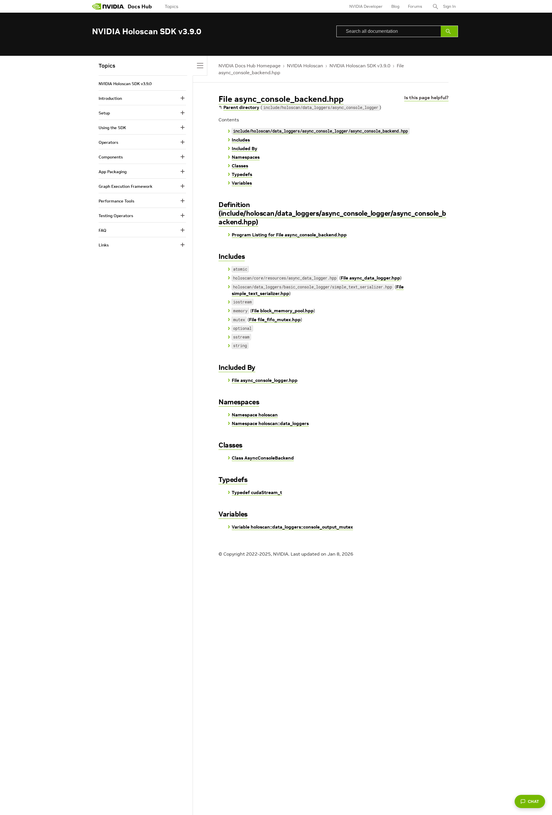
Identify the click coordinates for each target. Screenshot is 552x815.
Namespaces (246, 157)
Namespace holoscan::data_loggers (270, 423)
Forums (415, 6)
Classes (240, 166)
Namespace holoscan (255, 415)
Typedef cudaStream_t (257, 492)
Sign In (449, 6)
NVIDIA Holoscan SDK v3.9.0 (359, 65)
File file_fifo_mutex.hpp (275, 319)
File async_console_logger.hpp (265, 380)
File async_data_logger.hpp (370, 278)
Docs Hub (140, 6)
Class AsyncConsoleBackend (263, 458)
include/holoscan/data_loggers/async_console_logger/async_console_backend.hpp (320, 131)
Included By (244, 148)
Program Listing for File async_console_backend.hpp (289, 235)
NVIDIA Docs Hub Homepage (249, 65)
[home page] (108, 6)
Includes (241, 140)
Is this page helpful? (426, 97)
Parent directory (241, 107)
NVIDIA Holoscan (305, 65)
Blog (395, 6)
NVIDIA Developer (366, 6)
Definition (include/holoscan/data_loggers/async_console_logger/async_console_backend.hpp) (332, 213)
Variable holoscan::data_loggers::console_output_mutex (292, 527)
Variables (242, 183)
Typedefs (242, 174)
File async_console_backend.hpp (281, 99)
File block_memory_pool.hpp (283, 310)
